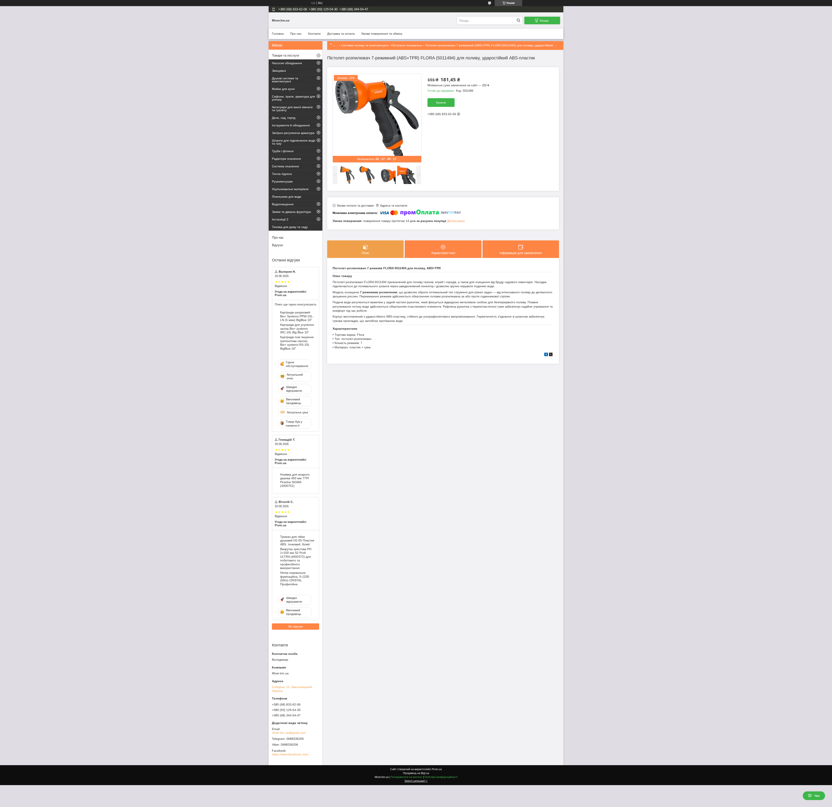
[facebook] (546, 355)
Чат (817, 795)
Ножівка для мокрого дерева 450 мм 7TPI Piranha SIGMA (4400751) (295, 480)
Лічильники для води (286, 196)
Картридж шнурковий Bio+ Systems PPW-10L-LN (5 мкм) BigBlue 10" (297, 316)
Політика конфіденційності (441, 777)
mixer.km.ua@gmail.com (289, 732)
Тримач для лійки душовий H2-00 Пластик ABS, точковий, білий (297, 540)
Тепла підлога (282, 174)
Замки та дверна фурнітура (291, 212)
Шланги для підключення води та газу (293, 142)
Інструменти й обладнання (291, 125)
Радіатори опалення (286, 158)
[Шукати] (518, 20)
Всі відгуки (295, 626)
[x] (550, 355)
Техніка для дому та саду (290, 227)
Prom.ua (437, 769)
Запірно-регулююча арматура (293, 133)
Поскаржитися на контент (406, 777)
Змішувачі (279, 70)
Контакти (314, 33)
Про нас (296, 33)
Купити (441, 102)
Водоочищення (283, 204)
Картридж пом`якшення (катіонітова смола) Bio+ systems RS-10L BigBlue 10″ (297, 342)
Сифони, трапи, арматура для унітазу (293, 98)
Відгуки (277, 245)
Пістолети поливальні (406, 45)
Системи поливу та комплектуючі (364, 45)
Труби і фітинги (283, 151)
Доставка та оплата (341, 33)
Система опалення (285, 166)
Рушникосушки (282, 181)
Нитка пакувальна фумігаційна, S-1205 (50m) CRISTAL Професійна (294, 578)
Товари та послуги (285, 55)
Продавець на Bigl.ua (416, 773)
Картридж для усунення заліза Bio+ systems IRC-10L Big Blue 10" (297, 328)
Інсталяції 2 (280, 219)
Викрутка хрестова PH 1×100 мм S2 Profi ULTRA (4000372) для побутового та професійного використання (295, 558)
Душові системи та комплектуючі (285, 80)
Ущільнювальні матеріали (290, 189)
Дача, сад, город (283, 117)
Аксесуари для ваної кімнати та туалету (292, 108)
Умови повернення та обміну (381, 33)
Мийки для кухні (283, 89)
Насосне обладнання (287, 63)
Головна (278, 33)
